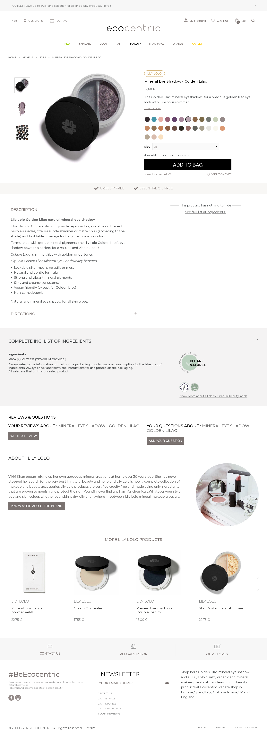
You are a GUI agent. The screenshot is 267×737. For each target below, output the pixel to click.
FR (10, 20)
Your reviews (109, 713)
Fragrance (157, 43)
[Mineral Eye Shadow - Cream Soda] (161, 137)
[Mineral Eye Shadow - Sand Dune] (154, 137)
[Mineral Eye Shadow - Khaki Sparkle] (202, 119)
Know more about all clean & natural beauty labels (213, 396)
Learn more (152, 108)
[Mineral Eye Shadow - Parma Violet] (181, 119)
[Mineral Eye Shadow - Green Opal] (216, 119)
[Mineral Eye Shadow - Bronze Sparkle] (161, 128)
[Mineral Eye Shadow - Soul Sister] (154, 128)
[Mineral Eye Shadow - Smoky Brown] (188, 128)
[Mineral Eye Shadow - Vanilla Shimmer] (147, 137)
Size (147, 146)
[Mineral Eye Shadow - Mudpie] (168, 128)
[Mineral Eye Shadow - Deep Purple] (174, 119)
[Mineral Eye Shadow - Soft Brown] (222, 128)
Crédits (89, 728)
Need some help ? (157, 174)
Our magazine (109, 708)
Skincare (85, 43)
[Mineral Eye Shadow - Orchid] (216, 128)
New (68, 43)
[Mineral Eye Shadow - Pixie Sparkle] (154, 119)
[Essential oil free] (184, 387)
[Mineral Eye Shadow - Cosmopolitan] (195, 119)
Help (202, 727)
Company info (247, 727)
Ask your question (165, 440)
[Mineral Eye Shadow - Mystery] (209, 119)
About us (105, 693)
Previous (257, 577)
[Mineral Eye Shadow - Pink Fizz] (161, 119)
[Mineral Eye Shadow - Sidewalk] (195, 128)
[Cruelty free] (195, 387)
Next (257, 587)
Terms (221, 727)
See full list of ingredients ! (205, 212)
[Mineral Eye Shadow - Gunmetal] (222, 119)
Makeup (135, 43)
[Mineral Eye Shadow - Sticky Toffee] (147, 128)
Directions (23, 314)
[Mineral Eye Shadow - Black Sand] (174, 128)
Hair (119, 43)
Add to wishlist (221, 174)
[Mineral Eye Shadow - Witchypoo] (147, 119)
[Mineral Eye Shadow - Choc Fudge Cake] (168, 119)
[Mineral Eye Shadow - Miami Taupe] (202, 128)
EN (15, 20)
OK (167, 683)
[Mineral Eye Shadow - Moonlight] (181, 128)
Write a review (23, 436)
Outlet (197, 43)
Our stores (107, 703)
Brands (178, 43)
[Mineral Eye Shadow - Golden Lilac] (188, 119)
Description (24, 209)
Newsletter (114, 674)
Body (103, 43)
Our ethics (107, 698)
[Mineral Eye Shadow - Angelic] (209, 128)
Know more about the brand (36, 506)
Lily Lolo (154, 73)
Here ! (107, 5)
